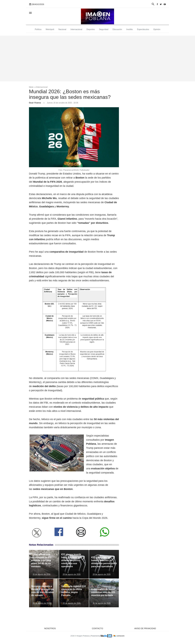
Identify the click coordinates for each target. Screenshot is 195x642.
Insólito (129, 29)
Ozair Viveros (35, 103)
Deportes (91, 29)
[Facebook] (157, 4)
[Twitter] (161, 4)
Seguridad (103, 29)
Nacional (62, 29)
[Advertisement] (97, 59)
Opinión (156, 29)
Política (38, 29)
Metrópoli (50, 29)
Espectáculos (143, 29)
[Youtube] (165, 4)
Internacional (76, 29)
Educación (117, 29)
